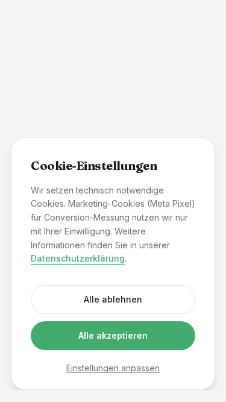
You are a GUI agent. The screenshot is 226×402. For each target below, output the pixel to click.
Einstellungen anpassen (113, 368)
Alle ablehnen (113, 299)
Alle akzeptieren (113, 335)
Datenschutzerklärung (78, 258)
